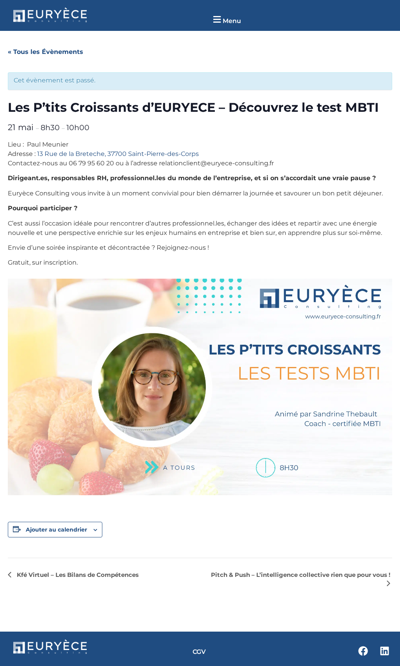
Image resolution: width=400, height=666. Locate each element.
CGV (199, 651)
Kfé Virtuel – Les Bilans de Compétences (77, 574)
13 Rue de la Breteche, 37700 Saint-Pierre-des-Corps (118, 154)
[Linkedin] (384, 651)
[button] (226, 20)
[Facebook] (363, 651)
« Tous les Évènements (45, 52)
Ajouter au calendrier (56, 529)
